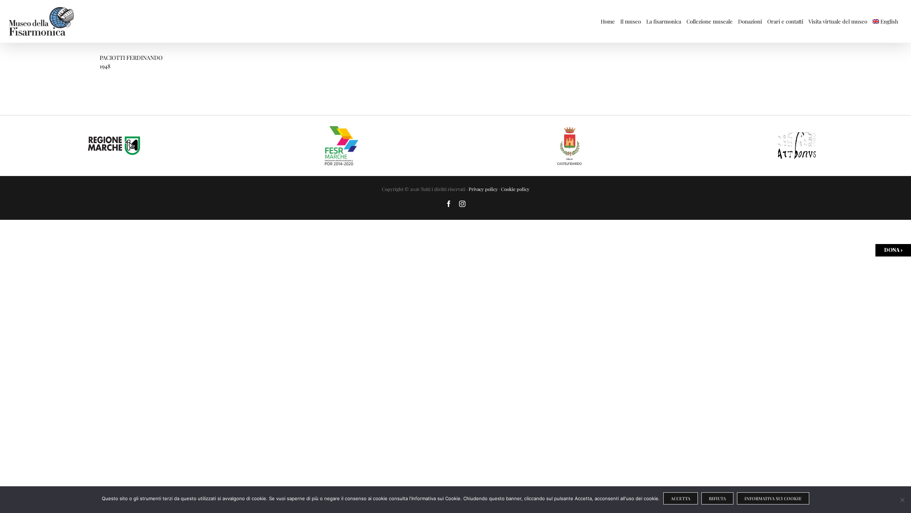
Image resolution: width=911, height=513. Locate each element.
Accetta (680, 498)
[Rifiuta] (902, 499)
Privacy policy (483, 189)
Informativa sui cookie (773, 498)
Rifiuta (717, 498)
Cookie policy (515, 189)
